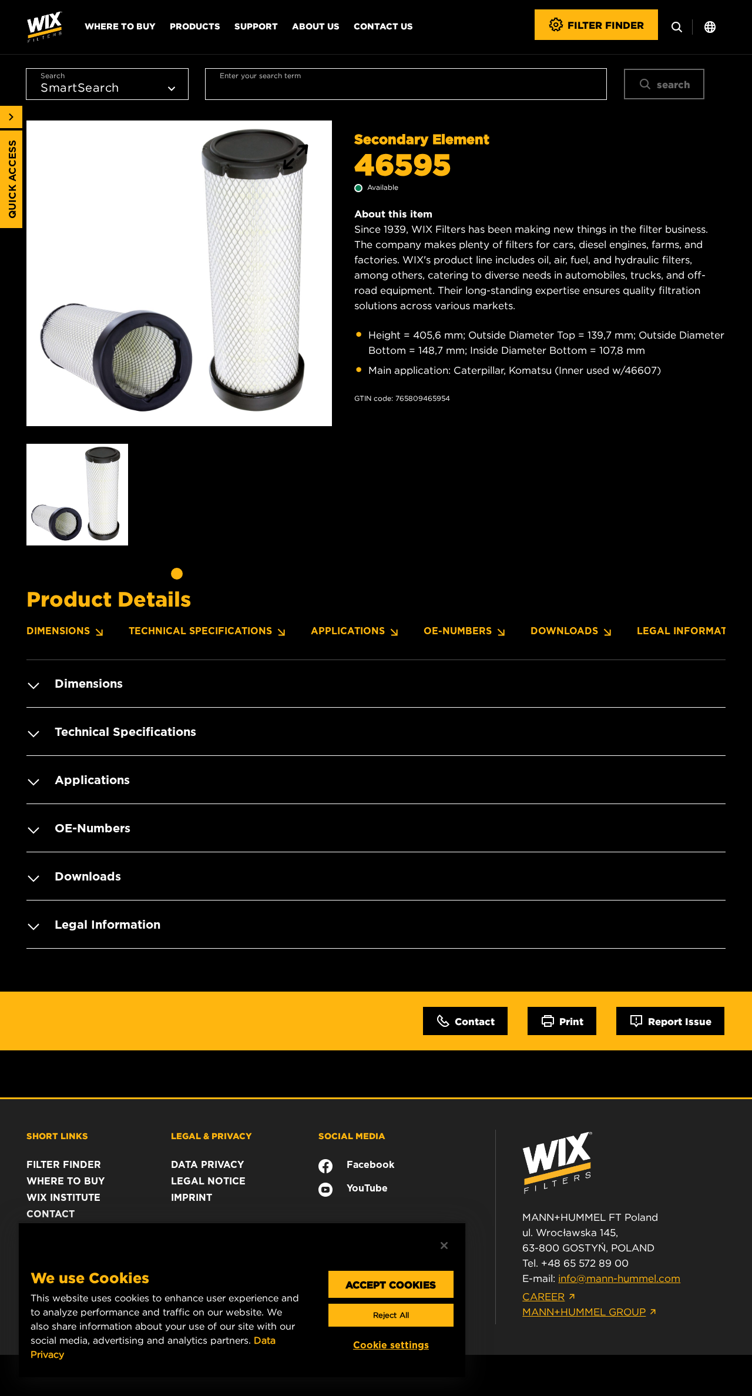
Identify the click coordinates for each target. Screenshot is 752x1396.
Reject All (391, 1315)
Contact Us (383, 26)
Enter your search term (260, 75)
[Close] (444, 1245)
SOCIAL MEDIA (351, 1135)
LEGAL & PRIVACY (211, 1135)
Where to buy (120, 26)
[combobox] (406, 84)
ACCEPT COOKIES (390, 1284)
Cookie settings (391, 1345)
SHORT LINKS (57, 1135)
